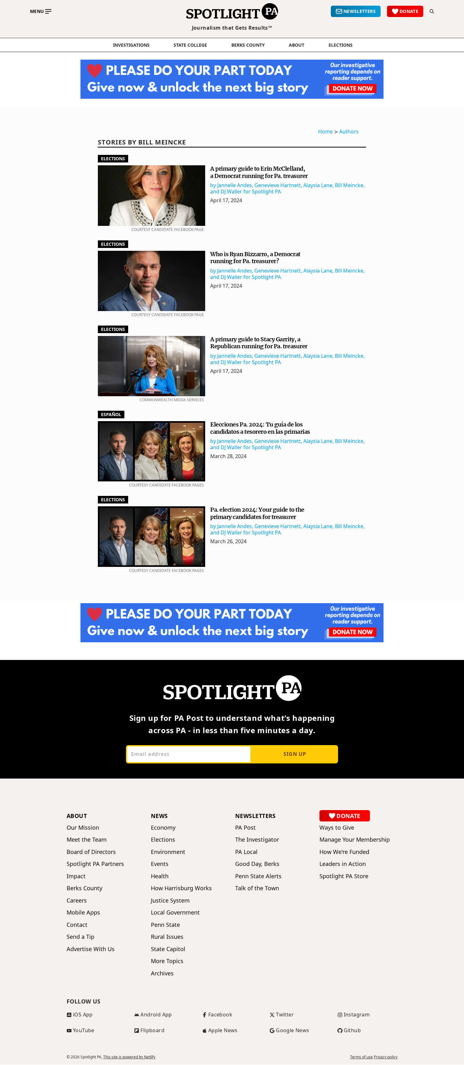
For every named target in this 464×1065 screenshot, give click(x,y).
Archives (162, 973)
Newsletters (255, 816)
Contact (77, 924)
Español (111, 414)
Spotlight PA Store (343, 876)
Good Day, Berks (257, 864)
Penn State (165, 924)
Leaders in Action (342, 864)
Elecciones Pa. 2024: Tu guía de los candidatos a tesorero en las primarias (260, 428)
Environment (168, 852)
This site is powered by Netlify (129, 1057)
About (296, 45)
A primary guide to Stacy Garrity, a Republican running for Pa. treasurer (258, 343)
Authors (349, 131)
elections (341, 45)
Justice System (170, 900)
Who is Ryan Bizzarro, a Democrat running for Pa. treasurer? (255, 257)
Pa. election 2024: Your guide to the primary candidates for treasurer (257, 513)
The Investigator (257, 839)
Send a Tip (80, 936)
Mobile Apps (83, 912)
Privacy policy (385, 1057)
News (159, 816)
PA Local (246, 852)
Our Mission (83, 827)
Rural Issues (167, 936)
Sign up (294, 753)
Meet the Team (87, 839)
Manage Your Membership (354, 839)
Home (325, 131)
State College (190, 45)
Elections (113, 159)
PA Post (245, 827)
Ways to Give (336, 827)
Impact (76, 876)
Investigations (131, 45)
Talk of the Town (257, 888)
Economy (163, 827)
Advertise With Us (91, 949)
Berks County (248, 45)
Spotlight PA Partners (95, 864)
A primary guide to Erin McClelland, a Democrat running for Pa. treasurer (259, 172)
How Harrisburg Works (181, 888)
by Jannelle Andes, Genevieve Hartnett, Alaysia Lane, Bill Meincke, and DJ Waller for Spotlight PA (287, 188)
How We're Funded (344, 852)
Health (160, 876)
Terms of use (361, 1057)
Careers (77, 900)
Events (160, 864)
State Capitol (168, 949)
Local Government (175, 912)
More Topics (167, 961)
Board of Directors (91, 852)
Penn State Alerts (258, 876)
